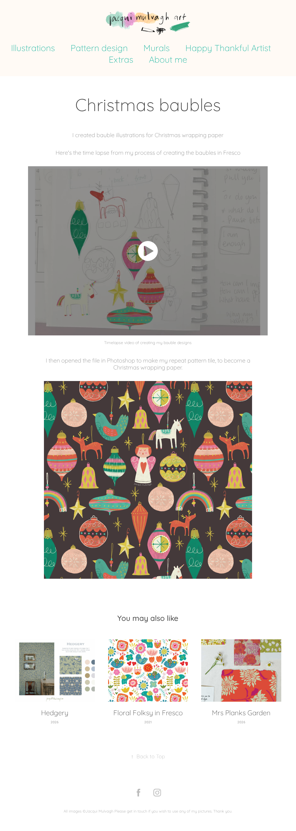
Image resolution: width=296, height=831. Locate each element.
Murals (156, 47)
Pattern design (99, 47)
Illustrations (33, 47)
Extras (121, 59)
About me (168, 59)
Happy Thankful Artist (228, 47)
